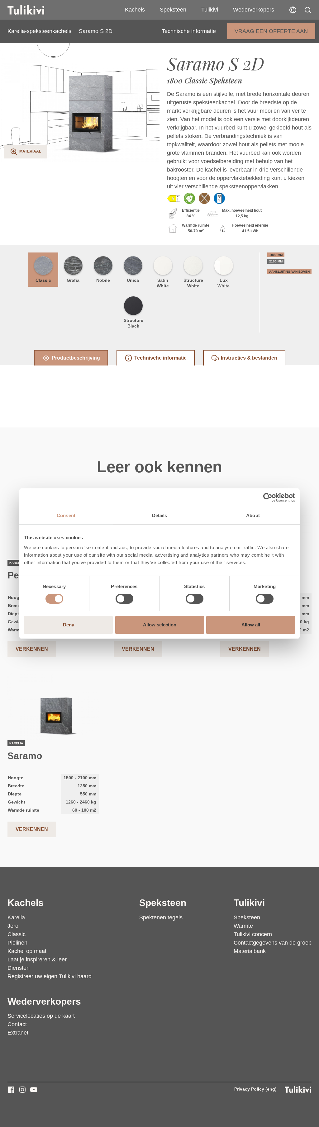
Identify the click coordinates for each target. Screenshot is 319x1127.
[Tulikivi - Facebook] (11, 1089)
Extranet (17, 1033)
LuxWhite (223, 283)
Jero (12, 926)
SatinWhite (163, 283)
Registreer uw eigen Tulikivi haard (49, 976)
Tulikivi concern (253, 934)
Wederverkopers (253, 10)
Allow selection (159, 624)
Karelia (16, 917)
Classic (43, 280)
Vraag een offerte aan (271, 31)
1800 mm (276, 255)
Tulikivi (209, 10)
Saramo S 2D (95, 31)
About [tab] (253, 515)
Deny (68, 624)
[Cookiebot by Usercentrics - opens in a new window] (267, 497)
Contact (17, 1024)
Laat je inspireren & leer (37, 959)
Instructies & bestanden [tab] (249, 358)
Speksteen (173, 10)
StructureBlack (133, 323)
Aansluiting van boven (289, 271)
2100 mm (276, 261)
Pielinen (17, 943)
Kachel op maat (26, 951)
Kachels (135, 10)
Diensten (18, 968)
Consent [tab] (66, 515)
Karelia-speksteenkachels (39, 31)
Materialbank (250, 951)
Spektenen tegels (161, 917)
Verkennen (32, 649)
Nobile (103, 280)
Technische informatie (189, 31)
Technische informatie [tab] (160, 358)
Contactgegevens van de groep (273, 943)
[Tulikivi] (33, 10)
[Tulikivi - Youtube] (33, 1089)
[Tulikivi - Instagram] (22, 1089)
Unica (133, 280)
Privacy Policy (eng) (255, 1089)
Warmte (243, 926)
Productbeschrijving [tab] (76, 358)
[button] (308, 10)
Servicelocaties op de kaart (41, 1016)
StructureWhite (193, 283)
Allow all (250, 624)
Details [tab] (159, 515)
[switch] (124, 599)
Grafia (73, 280)
